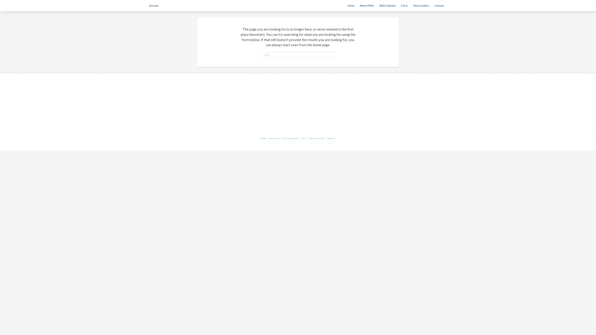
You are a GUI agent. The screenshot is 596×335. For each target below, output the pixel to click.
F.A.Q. (304, 138)
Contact (331, 138)
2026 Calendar (291, 138)
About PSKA (274, 138)
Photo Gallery (317, 138)
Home (263, 138)
